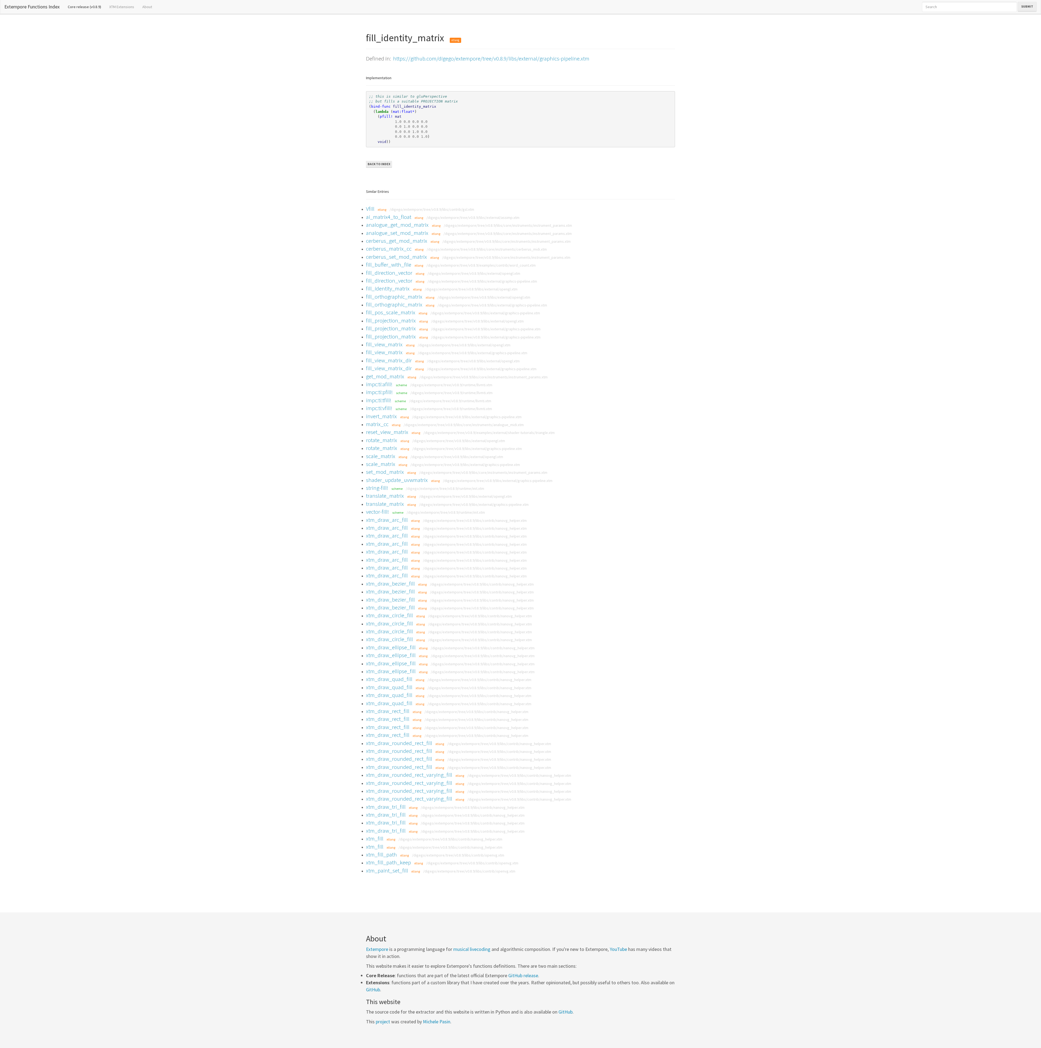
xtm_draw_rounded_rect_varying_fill (409, 774)
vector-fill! (377, 511)
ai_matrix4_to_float (388, 217)
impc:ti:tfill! (378, 400)
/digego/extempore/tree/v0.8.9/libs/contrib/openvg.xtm (458, 855)
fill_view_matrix (384, 344)
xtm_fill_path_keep (388, 862)
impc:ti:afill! (379, 384)
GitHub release (523, 975)
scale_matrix (380, 456)
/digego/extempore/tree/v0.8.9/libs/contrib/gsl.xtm (432, 209)
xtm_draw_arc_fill (387, 519)
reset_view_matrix (387, 432)
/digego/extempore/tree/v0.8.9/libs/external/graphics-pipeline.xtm (482, 281)
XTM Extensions (121, 6)
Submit (1027, 6)
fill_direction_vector (389, 272)
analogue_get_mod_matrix (397, 224)
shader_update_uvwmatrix (397, 480)
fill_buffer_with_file (388, 264)
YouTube (618, 949)
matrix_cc (377, 424)
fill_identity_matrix (388, 288)
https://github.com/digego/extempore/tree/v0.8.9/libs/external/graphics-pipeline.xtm (491, 58)
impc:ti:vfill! (379, 408)
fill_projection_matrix (391, 320)
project (383, 1021)
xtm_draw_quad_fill (389, 679)
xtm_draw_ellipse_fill (391, 647)
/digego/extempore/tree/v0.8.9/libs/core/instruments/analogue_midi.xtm (464, 424)
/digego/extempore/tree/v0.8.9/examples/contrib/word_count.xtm (481, 265)
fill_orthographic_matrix (394, 296)
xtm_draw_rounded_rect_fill (399, 743)
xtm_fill (374, 838)
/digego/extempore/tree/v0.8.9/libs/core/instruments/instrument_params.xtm (508, 225)
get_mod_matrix (385, 376)
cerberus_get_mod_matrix (396, 240)
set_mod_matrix (385, 471)
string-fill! (377, 487)
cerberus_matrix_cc (389, 248)
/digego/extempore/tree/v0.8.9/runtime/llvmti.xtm (451, 384)
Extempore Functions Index (32, 7)
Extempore (377, 949)
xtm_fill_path (381, 854)
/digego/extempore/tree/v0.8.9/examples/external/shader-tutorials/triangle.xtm (489, 432)
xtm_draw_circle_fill (389, 615)
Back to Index (379, 164)
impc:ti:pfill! (379, 392)
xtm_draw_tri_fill (386, 806)
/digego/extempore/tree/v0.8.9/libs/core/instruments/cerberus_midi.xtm (487, 249)
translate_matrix (385, 495)
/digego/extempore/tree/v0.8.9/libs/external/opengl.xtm (474, 273)
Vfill (370, 208)
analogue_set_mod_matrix (397, 233)
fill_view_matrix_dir (389, 360)
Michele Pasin (436, 1021)
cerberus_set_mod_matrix (396, 256)
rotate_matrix (381, 440)
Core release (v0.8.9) (86, 6)
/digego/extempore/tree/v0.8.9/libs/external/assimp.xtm (472, 217)
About (147, 6)
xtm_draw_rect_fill (387, 711)
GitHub (373, 989)
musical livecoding (471, 949)
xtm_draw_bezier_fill (390, 583)
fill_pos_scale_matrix (390, 312)
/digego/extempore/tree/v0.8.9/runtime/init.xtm (445, 488)
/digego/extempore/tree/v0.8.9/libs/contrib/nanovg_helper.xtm (475, 520)
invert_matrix (381, 416)
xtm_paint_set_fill (387, 870)
